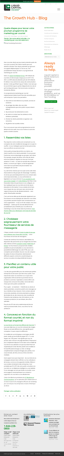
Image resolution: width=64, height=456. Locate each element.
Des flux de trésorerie (49, 41)
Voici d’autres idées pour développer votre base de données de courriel (20, 211)
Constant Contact (21, 244)
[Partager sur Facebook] (6, 396)
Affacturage (47, 47)
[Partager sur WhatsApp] (13, 396)
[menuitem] (58, 9)
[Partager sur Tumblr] (24, 396)
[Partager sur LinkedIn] (20, 396)
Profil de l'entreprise (49, 38)
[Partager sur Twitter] (9, 396)
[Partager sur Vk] (27, 396)
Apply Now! (37, 1)
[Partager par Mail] (34, 396)
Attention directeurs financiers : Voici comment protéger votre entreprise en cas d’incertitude (54, 422)
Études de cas (47, 49)
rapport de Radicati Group (17, 76)
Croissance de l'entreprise (50, 36)
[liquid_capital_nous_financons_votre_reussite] (15, 7)
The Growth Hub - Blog (25, 18)
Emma (5, 246)
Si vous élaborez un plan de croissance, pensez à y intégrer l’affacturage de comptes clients (54, 434)
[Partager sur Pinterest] (16, 396)
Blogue (15, 36)
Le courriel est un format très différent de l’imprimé (19, 325)
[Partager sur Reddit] (31, 396)
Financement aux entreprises (51, 44)
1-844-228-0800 (10, 427)
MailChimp (30, 244)
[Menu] (58, 9)
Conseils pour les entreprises (51, 33)
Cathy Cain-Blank (24, 36)
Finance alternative (48, 30)
